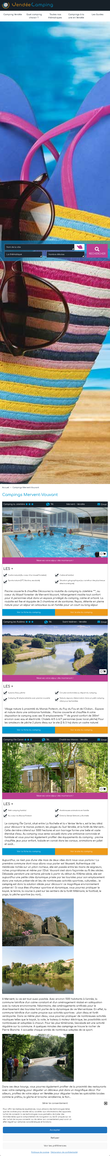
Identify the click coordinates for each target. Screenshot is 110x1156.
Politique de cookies (40, 1152)
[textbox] (15, 254)
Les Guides (97, 14)
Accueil (5, 488)
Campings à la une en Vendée (76, 16)
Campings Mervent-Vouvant (25, 488)
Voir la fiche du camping (29, 612)
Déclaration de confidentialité (64, 1152)
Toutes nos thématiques (55, 16)
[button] (105, 1103)
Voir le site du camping (81, 612)
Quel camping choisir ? (34, 16)
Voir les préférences (55, 1146)
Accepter (55, 1130)
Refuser (55, 1138)
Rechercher (97, 253)
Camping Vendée (12, 14)
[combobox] (39, 247)
